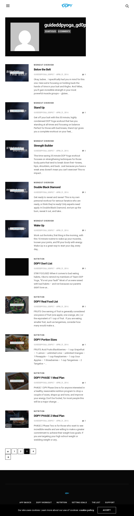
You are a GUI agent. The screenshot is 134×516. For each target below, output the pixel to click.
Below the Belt (42, 69)
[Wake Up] (17, 229)
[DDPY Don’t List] (17, 267)
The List (96, 502)
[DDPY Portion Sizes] (17, 343)
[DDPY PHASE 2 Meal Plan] (17, 419)
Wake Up (39, 225)
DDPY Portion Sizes (45, 339)
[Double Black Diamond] (17, 190)
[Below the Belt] (17, 73)
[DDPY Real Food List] (17, 305)
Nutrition (39, 259)
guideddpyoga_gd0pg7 (67, 25)
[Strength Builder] (17, 149)
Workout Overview (44, 65)
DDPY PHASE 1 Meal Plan (49, 377)
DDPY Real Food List (46, 301)
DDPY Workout (44, 502)
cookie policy (86, 510)
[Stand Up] (17, 111)
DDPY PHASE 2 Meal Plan (49, 415)
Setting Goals (79, 502)
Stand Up (39, 107)
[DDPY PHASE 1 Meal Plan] (17, 381)
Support (109, 502)
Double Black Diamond (47, 187)
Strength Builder (43, 145)
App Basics (25, 502)
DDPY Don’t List (43, 263)
